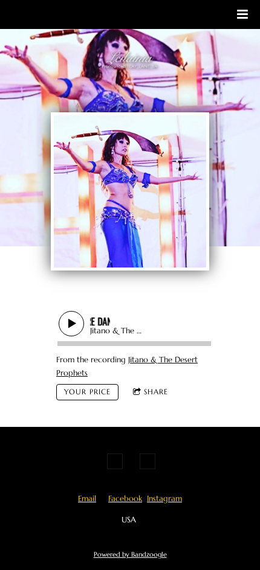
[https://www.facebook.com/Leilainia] (115, 461)
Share (156, 391)
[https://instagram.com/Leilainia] (147, 461)
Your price (87, 391)
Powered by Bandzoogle (130, 554)
